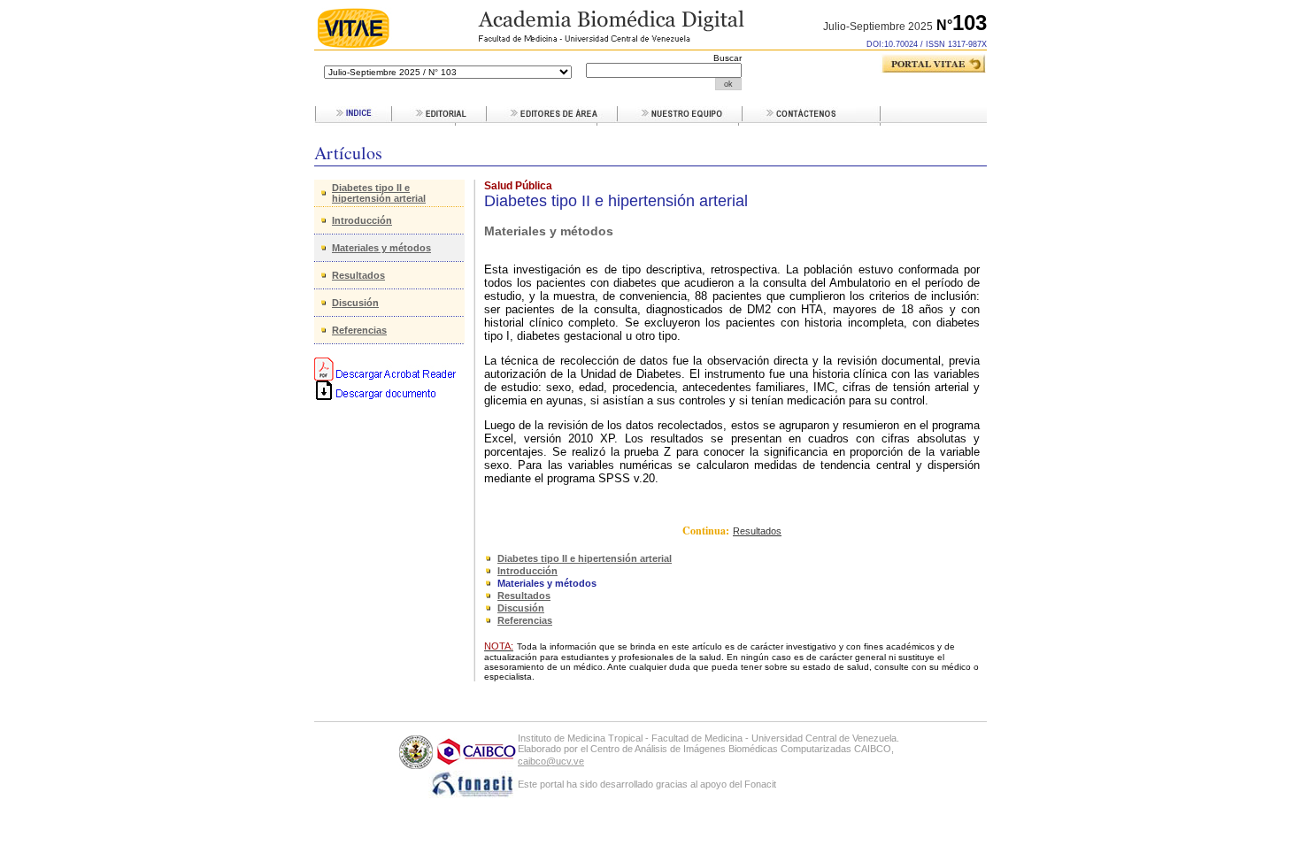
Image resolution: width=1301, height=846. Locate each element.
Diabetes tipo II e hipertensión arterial (379, 193)
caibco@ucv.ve (551, 761)
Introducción (362, 220)
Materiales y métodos (381, 247)
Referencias (359, 330)
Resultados (358, 275)
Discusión (355, 302)
